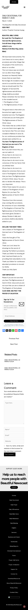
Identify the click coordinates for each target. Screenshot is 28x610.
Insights (14, 528)
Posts (14, 555)
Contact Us (14, 574)
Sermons (14, 532)
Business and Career (14, 537)
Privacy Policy (14, 588)
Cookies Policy (14, 592)
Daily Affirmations (14, 509)
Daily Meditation (14, 518)
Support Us (14, 569)
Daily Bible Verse (14, 514)
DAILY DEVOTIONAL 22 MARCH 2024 (12, 360)
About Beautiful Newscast (14, 583)
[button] (14, 2)
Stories (14, 495)
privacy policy (7, 325)
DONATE (14, 487)
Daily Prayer (14, 505)
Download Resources (14, 578)
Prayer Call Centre (14, 560)
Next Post (14, 344)
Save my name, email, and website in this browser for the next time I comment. (14, 448)
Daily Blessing (14, 523)
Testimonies (14, 541)
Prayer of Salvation (14, 565)
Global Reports (14, 546)
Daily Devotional (14, 500)
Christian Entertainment (14, 551)
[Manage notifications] (24, 606)
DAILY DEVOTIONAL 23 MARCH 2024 (12, 368)
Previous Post (14, 338)
